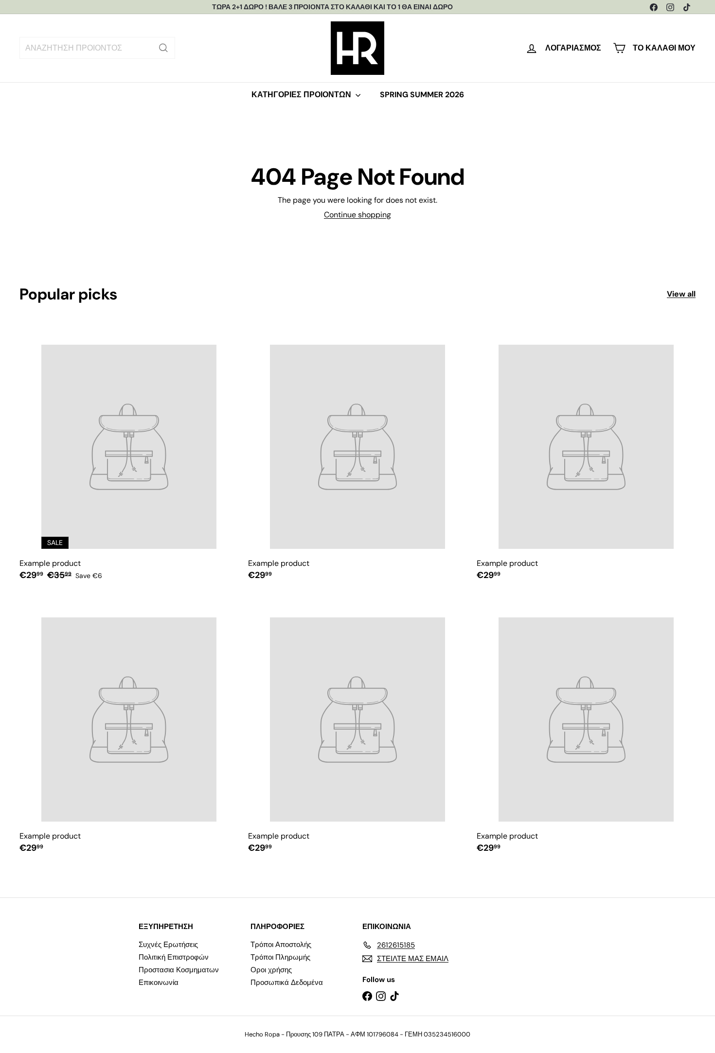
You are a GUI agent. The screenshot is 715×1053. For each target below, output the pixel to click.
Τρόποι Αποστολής (280, 944)
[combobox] (97, 48)
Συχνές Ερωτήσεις (168, 944)
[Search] (163, 48)
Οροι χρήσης (271, 970)
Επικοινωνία (159, 982)
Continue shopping (357, 215)
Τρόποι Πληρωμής (280, 957)
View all (681, 293)
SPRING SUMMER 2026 (422, 94)
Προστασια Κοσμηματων (179, 970)
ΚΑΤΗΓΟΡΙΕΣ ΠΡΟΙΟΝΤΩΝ (302, 94)
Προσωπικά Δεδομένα (286, 982)
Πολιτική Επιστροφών (174, 957)
